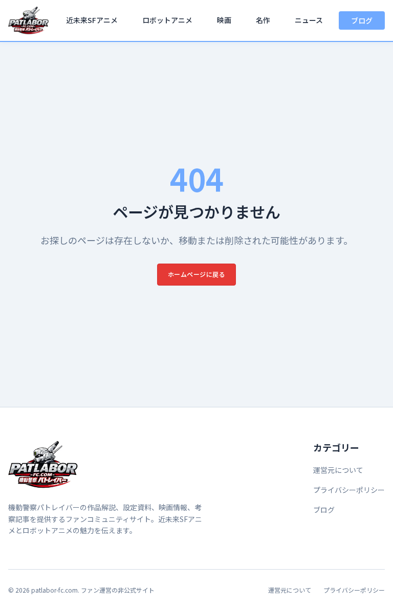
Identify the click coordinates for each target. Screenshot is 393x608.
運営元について (338, 470)
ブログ (362, 20)
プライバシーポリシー (349, 490)
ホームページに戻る (197, 274)
